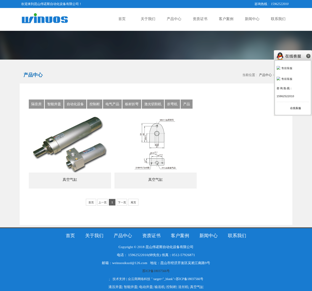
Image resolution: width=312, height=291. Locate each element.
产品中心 (174, 19)
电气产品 (112, 104)
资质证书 (200, 19)
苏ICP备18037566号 (156, 271)
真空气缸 (70, 179)
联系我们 (278, 19)
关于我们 (148, 19)
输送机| (160, 287)
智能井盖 (54, 104)
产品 (186, 104)
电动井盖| (146, 287)
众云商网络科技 (139, 279)
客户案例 (226, 19)
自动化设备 (75, 104)
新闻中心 (252, 19)
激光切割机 (152, 104)
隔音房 (36, 104)
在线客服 (295, 108)
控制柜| (172, 287)
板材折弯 (132, 104)
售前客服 (286, 68)
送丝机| (184, 287)
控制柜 (95, 104)
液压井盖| (116, 287)
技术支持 (119, 279)
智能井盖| (131, 287)
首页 (122, 19)
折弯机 (172, 104)
